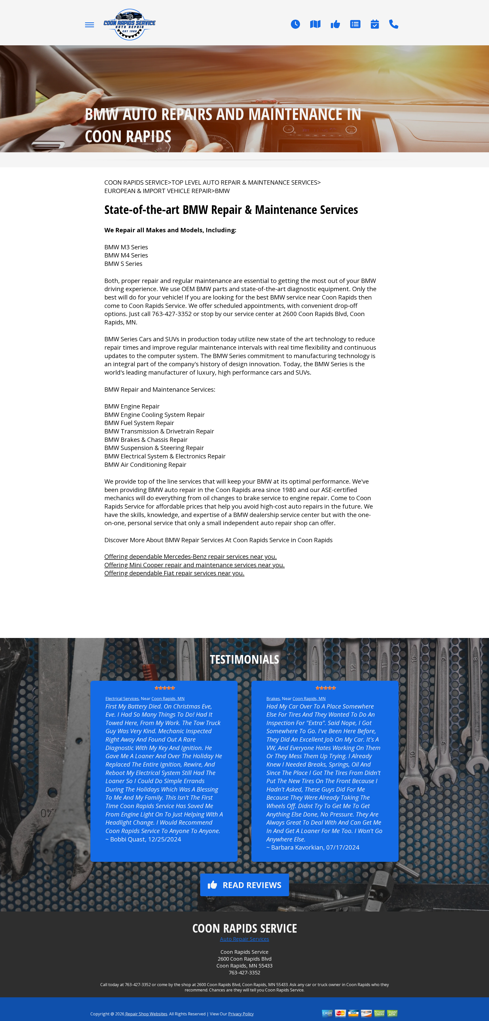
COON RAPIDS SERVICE (136, 182)
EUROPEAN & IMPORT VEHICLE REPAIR (157, 191)
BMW (222, 191)
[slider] (165, 688)
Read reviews (252, 884)
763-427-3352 (172, 313)
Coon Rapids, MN (168, 698)
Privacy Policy (241, 1014)
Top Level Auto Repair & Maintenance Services (244, 182)
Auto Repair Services (244, 938)
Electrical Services (122, 698)
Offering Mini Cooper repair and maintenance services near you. (194, 565)
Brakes (273, 698)
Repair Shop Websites (145, 1014)
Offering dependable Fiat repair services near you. (174, 573)
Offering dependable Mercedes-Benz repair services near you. (190, 556)
